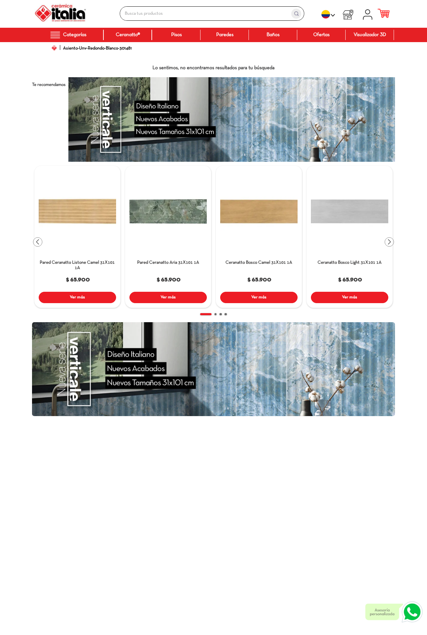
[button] (112, 175)
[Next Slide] (389, 242)
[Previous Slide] (37, 242)
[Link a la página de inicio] (54, 47)
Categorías (74, 34)
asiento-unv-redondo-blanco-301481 (97, 48)
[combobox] (205, 13)
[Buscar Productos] (296, 14)
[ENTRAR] (369, 13)
